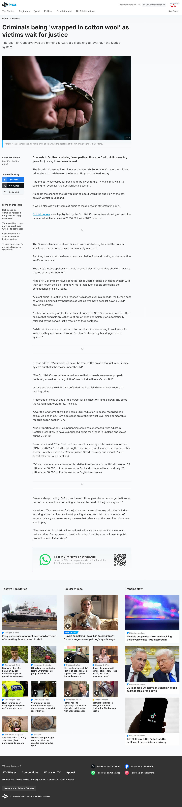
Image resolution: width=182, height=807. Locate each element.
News (5, 18)
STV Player (9, 772)
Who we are (8, 779)
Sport (37, 11)
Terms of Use (22, 779)
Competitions (30, 772)
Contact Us (52, 779)
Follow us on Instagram (142, 773)
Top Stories (8, 11)
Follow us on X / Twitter (108, 766)
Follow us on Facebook (142, 766)
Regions (23, 11)
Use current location (155, 4)
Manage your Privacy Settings (19, 788)
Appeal (70, 772)
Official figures (41, 214)
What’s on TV (52, 772)
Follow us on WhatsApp (108, 773)
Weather (123, 4)
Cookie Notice (67, 779)
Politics (48, 11)
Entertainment (64, 11)
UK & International (86, 11)
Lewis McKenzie (11, 157)
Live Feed (173, 11)
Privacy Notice (38, 779)
